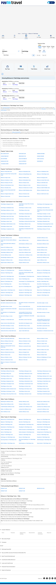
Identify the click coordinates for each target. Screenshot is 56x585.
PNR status (43, 108)
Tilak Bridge (15, 84)
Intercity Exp (5, 81)
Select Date (21, 83)
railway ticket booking (16, 132)
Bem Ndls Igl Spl (5, 95)
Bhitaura (5, 84)
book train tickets (6, 107)
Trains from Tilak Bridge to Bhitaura (9, 480)
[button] (44, 51)
